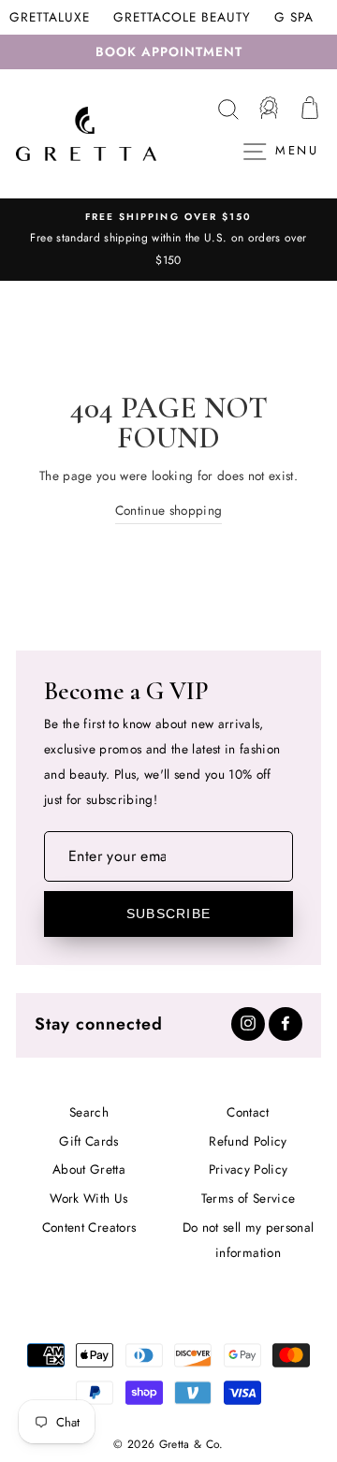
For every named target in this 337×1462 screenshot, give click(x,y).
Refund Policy (247, 1141)
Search (89, 1112)
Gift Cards (88, 1141)
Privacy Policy (248, 1169)
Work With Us (88, 1198)
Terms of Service (248, 1198)
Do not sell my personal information (249, 1240)
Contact (248, 1112)
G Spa (294, 16)
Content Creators (89, 1227)
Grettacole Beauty (182, 16)
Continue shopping (169, 510)
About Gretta (88, 1169)
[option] (168, 239)
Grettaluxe (49, 16)
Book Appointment (168, 51)
